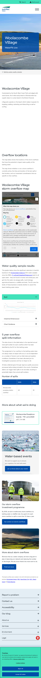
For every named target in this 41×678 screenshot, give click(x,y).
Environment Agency (12, 579)
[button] (37, 638)
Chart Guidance (9, 324)
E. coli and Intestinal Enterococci (22, 275)
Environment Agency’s (18, 273)
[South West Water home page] (6, 8)
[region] (20, 662)
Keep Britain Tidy (24, 579)
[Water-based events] (20, 441)
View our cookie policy (19, 659)
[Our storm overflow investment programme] (20, 490)
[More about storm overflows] (20, 539)
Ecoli (5, 297)
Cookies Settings (20, 663)
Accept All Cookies (20, 674)
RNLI (19, 579)
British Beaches (11, 582)
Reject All (20, 668)
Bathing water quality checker (13, 72)
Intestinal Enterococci (11, 319)
